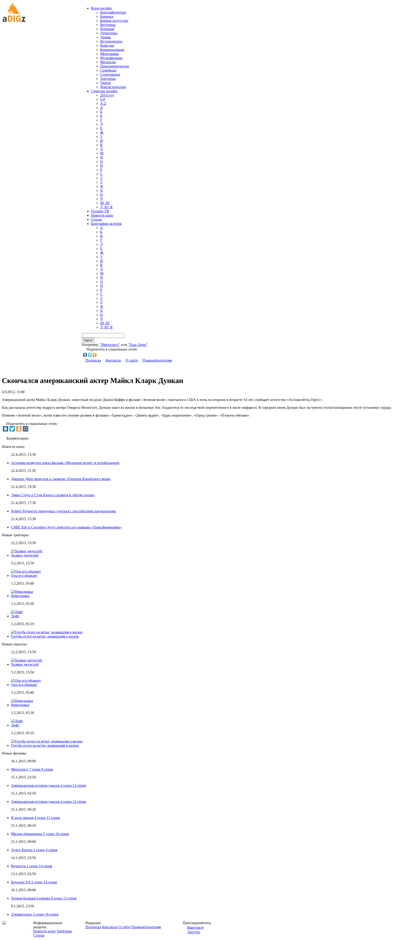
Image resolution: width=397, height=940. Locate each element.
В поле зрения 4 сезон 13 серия (35, 818)
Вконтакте (195, 927)
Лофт (15, 616)
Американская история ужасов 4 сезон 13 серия (48, 785)
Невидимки (20, 596)
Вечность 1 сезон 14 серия (31, 866)
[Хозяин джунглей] (26, 660)
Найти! (88, 340)
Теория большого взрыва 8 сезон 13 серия (44, 898)
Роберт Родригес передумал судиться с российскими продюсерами (63, 511)
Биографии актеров (106, 224)
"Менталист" (110, 345)
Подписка (93, 360)
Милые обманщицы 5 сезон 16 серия (40, 834)
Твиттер (193, 932)
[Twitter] (90, 355)
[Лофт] (17, 721)
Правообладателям (157, 360)
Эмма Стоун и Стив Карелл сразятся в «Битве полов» (53, 495)
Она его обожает (24, 575)
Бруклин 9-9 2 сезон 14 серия (34, 882)
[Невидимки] (22, 701)
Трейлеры (64, 931)
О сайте (132, 360)
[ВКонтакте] (85, 355)
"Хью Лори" (137, 345)
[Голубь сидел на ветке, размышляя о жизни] (46, 741)
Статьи (96, 219)
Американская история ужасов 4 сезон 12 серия (48, 802)
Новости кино (102, 215)
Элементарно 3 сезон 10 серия (34, 914)
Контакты (113, 360)
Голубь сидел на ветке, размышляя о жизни (45, 636)
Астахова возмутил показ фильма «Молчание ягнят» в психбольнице (65, 463)
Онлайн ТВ (100, 211)
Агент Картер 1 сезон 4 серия (34, 850)
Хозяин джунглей (25, 555)
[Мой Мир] (25, 429)
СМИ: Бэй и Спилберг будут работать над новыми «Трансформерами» (66, 527)
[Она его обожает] (26, 680)
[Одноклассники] (94, 355)
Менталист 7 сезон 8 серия (32, 769)
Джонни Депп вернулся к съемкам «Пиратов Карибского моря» (61, 479)
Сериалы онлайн (104, 91)
